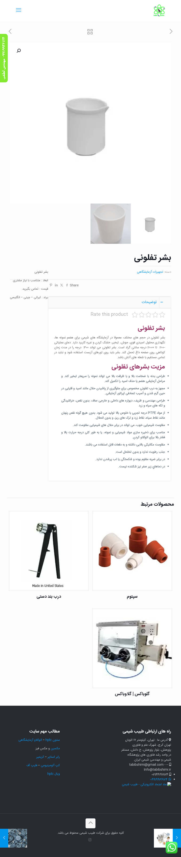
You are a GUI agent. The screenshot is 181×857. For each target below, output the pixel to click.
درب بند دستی (49, 596)
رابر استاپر (54, 757)
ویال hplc (53, 774)
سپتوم (132, 596)
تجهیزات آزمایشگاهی (150, 272)
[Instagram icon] (90, 840)
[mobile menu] (19, 11)
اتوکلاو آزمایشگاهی (29, 740)
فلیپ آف (31, 765)
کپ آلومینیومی (50, 765)
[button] (18, 51)
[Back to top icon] (90, 823)
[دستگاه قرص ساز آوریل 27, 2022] (177, 838)
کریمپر (40, 757)
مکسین (55, 748)
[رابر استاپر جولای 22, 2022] (4, 838)
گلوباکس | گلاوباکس (132, 694)
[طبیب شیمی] (159, 10)
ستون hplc (52, 740)
